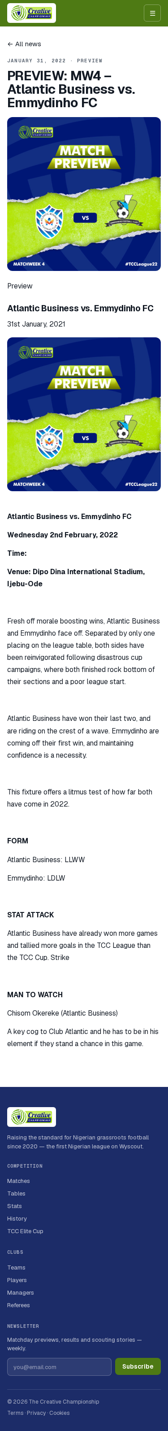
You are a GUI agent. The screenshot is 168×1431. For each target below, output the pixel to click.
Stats (14, 1206)
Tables (16, 1193)
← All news (24, 43)
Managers (20, 1292)
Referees (18, 1305)
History (17, 1218)
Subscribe (138, 1366)
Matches (18, 1181)
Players (17, 1280)
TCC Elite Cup (25, 1231)
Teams (16, 1267)
